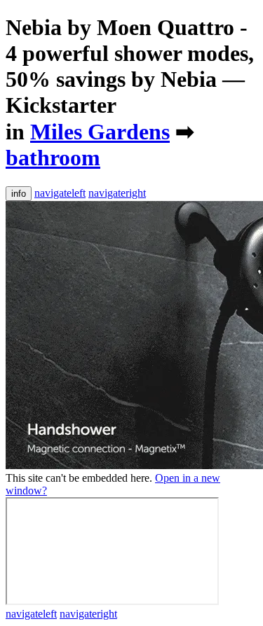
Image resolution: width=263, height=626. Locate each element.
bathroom (53, 157)
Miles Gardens (100, 131)
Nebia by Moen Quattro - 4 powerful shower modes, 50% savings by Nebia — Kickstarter (130, 66)
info (18, 193)
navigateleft (60, 193)
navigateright (117, 193)
